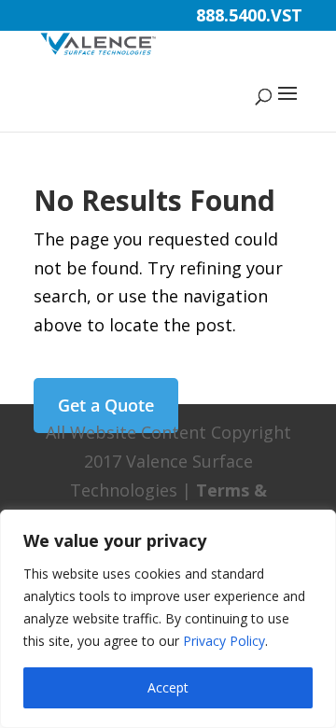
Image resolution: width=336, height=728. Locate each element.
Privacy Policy (224, 641)
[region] (168, 619)
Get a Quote (106, 405)
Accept (168, 687)
